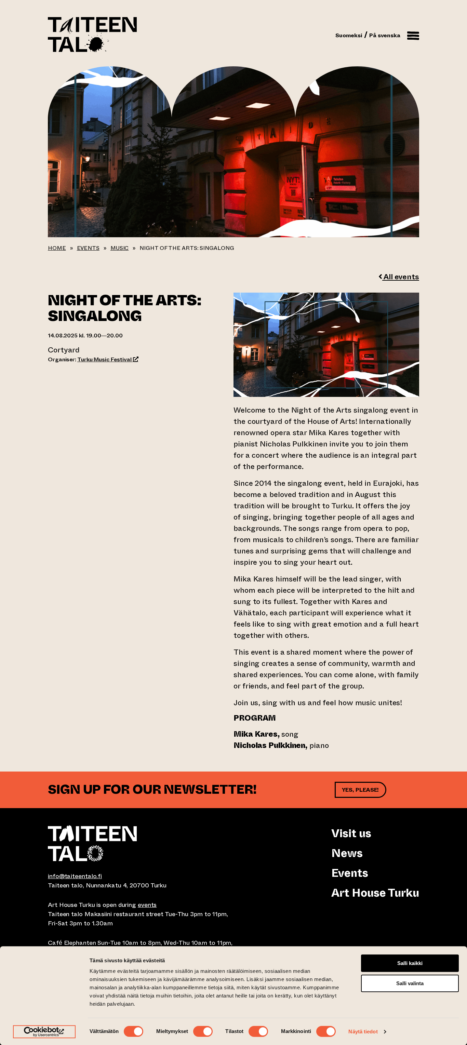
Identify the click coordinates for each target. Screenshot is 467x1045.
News (347, 853)
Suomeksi (348, 35)
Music (119, 248)
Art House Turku (375, 893)
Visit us (351, 833)
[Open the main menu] (413, 34)
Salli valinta (410, 983)
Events (88, 248)
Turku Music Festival (107, 359)
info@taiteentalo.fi (75, 876)
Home (57, 248)
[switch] (203, 1031)
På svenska (384, 35)
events (147, 904)
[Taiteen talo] (141, 843)
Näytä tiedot (362, 1031)
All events (400, 276)
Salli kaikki (410, 963)
